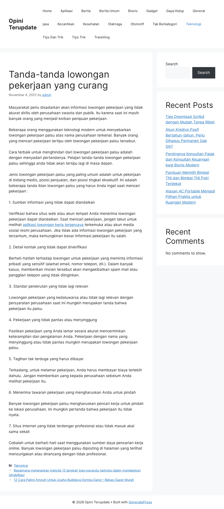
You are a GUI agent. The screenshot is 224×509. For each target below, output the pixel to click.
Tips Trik (79, 37)
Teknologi (193, 24)
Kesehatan (91, 24)
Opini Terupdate (23, 24)
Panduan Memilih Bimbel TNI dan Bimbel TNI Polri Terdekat (187, 178)
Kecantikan (66, 24)
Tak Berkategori (165, 24)
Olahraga (115, 24)
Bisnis (133, 11)
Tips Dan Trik (53, 37)
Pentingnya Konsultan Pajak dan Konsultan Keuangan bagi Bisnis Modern (190, 159)
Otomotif (137, 24)
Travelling (102, 37)
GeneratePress (140, 502)
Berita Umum (109, 11)
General (199, 11)
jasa (46, 24)
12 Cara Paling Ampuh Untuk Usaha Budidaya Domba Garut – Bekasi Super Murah (74, 480)
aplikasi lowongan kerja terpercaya (53, 224)
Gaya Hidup (175, 11)
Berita (86, 11)
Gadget (152, 11)
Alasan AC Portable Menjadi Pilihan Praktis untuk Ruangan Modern (190, 197)
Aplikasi (67, 11)
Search (172, 64)
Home (47, 11)
